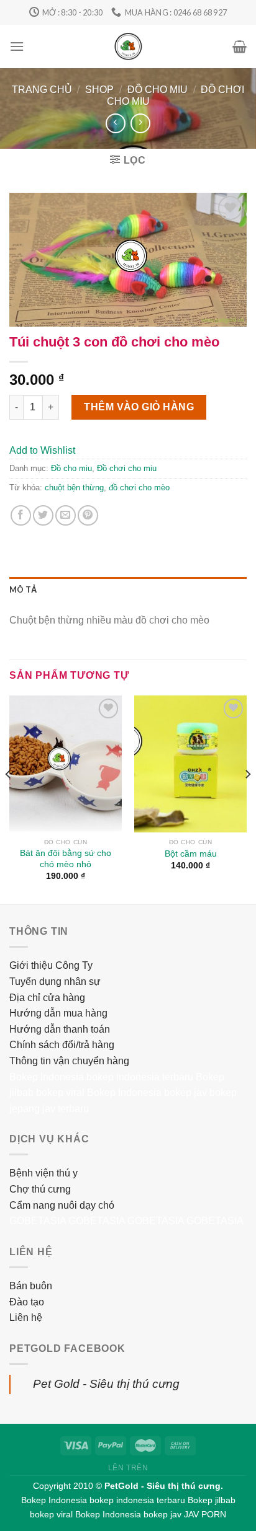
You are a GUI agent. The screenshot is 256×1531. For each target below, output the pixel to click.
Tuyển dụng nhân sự (55, 981)
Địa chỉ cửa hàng (47, 997)
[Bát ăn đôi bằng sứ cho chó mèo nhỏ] (65, 763)
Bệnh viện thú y (43, 1173)
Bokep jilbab (211, 1500)
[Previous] (8, 798)
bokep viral (60, 1092)
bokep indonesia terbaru (139, 1077)
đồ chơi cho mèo (139, 487)
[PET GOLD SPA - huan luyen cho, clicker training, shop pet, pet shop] (128, 46)
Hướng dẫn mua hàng (58, 1013)
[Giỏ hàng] (239, 46)
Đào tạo (26, 1302)
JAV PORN (205, 1514)
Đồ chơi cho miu (127, 468)
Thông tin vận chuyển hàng (69, 1061)
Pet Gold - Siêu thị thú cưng (106, 1383)
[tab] (128, 589)
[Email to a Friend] (65, 515)
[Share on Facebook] (21, 515)
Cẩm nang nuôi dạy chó (61, 1205)
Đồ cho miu (157, 89)
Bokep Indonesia (46, 1077)
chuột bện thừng (74, 487)
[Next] (247, 798)
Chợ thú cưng (40, 1189)
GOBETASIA (37, 1221)
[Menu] (16, 46)
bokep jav (185, 1092)
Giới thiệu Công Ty (51, 965)
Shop (99, 89)
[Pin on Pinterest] (88, 515)
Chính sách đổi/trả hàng (61, 1044)
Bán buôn (30, 1286)
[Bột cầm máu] (190, 763)
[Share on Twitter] (43, 515)
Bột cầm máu (191, 853)
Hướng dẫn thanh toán (59, 1029)
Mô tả (23, 589)
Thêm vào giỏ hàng (139, 407)
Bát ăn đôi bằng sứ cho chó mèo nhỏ (65, 859)
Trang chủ (42, 89)
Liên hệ (25, 1317)
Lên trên (128, 1467)
